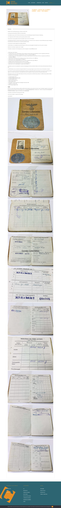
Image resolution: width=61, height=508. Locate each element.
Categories (33, 2)
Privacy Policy (42, 490)
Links (43, 2)
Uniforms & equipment (27, 499)
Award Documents (26, 492)
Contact (46, 2)
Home (29, 2)
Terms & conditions (43, 494)
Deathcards (25, 494)
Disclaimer (42, 488)
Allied (24, 501)
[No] (59, 506)
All (23, 488)
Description (9, 29)
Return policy (42, 492)
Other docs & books (27, 497)
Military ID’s (25, 490)
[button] (28, 10)
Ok (52, 506)
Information (39, 2)
